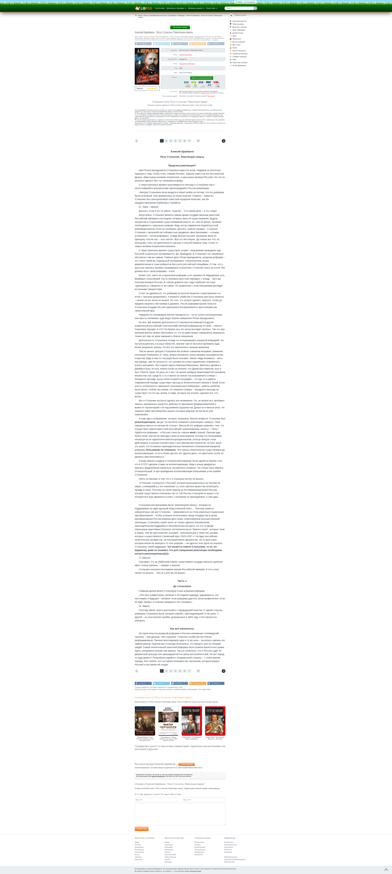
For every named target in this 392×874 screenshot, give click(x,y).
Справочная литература (240, 53)
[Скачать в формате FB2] (186, 87)
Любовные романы (195, 8)
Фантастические (199, 847)
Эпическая (168, 862)
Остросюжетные (199, 849)
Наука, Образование (239, 30)
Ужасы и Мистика (170, 857)
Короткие (197, 844)
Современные (199, 852)
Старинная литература (240, 56)
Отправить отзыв (141, 828)
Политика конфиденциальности (234, 859)
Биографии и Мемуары (187, 63)
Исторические (139, 849)
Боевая (167, 842)
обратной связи (195, 871)
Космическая (169, 849)
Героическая (169, 844)
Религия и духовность (239, 51)
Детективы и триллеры (175, 8)
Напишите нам (204, 93)
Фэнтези (167, 859)
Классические (139, 852)
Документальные (238, 33)
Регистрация (251, 2)
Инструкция (211, 96)
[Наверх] (386, 870)
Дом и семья (236, 45)
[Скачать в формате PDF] (216, 87)
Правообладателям (230, 857)
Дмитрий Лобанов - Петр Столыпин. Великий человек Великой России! (145, 739)
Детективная (169, 847)
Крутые (137, 854)
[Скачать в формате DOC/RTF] (208, 87)
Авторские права (180, 27)
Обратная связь (229, 862)
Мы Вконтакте (216, 43)
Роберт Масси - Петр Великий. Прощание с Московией (215, 738)
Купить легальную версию (202, 78)
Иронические (139, 847)
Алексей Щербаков (185, 54)
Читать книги (160, 8)
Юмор (234, 59)
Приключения (237, 39)
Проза (234, 36)
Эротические (198, 854)
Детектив (138, 844)
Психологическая (170, 854)
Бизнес (235, 48)
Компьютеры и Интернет (240, 62)
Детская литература (239, 42)
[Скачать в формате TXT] (201, 87)
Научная (167, 852)
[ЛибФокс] (143, 8)
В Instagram (178, 43)
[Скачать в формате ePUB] (194, 87)
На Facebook (142, 43)
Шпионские (138, 859)
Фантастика (210, 8)
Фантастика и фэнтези (239, 21)
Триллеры (138, 857)
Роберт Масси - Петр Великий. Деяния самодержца (191, 738)
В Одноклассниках (199, 43)
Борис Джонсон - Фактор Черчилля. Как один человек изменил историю (168, 739)
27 (198, 141)
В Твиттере (160, 43)
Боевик (137, 842)
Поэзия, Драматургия (239, 65)
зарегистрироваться (158, 776)
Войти (240, 2)
